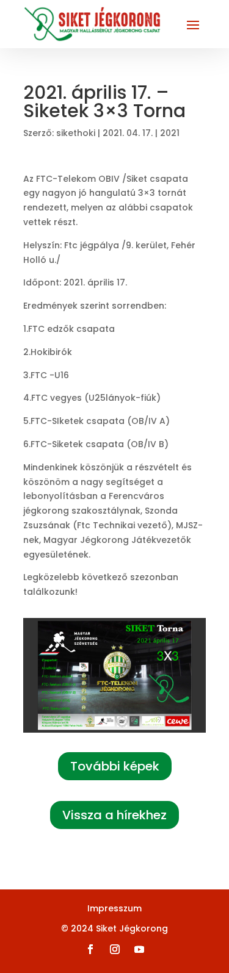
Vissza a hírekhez (114, 815)
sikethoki (75, 133)
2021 (170, 133)
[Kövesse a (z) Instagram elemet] (115, 949)
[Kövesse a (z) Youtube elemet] (139, 949)
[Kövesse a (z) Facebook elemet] (90, 949)
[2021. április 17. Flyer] (114, 733)
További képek (114, 766)
